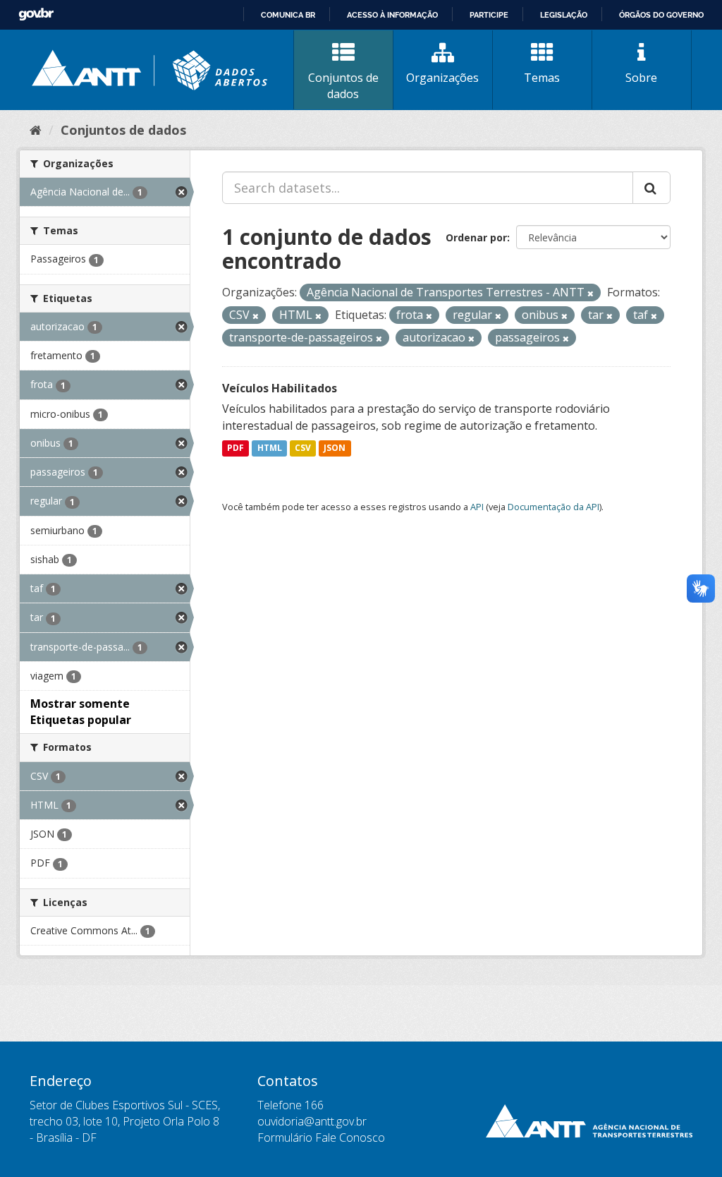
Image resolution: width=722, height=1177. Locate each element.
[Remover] (590, 293)
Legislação (563, 15)
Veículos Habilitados (279, 388)
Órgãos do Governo (661, 15)
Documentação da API (553, 506)
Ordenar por (476, 237)
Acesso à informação (392, 15)
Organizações (442, 77)
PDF (235, 448)
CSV (303, 448)
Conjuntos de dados (343, 86)
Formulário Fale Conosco (321, 1137)
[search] (651, 187)
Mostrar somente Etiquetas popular (80, 712)
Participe (489, 15)
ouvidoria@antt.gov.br (312, 1121)
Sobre (641, 77)
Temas (542, 77)
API (477, 506)
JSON (334, 448)
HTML (269, 448)
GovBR (36, 14)
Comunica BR (288, 15)
